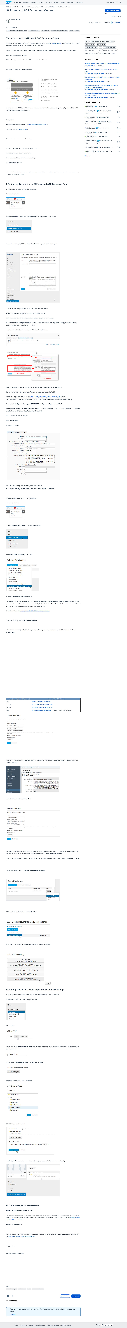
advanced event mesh (90, 47)
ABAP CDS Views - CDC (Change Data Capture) (102, 41)
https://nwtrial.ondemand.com (41, 701)
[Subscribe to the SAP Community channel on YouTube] (108, 1325)
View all (87, 156)
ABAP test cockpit (89, 44)
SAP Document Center (34, 30)
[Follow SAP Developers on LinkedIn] (111, 1325)
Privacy (16, 1325)
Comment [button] (76, 1296)
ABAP (86, 41)
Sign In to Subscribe (113, 10)
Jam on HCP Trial (22, 129)
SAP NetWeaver (45, 30)
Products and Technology (30, 2)
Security (77, 30)
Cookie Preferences (66, 1325)
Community (17, 2)
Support (56, 1325)
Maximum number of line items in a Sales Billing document (102, 63)
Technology (32, 6)
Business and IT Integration (109, 50)
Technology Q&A (91, 65)
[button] (113, 22)
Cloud (29, 1289)
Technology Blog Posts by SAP (43, 6)
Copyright (31, 1325)
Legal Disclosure (40, 1325)
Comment (13, 1314)
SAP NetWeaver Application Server (59, 30)
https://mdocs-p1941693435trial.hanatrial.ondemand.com (35, 611)
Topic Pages (79, 2)
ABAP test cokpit (101, 44)
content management (38, 1289)
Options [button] (106, 13)
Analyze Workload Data (109, 47)
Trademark (49, 1325)
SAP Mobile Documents (55, 43)
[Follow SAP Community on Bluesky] (105, 1325)
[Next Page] (104, 55)
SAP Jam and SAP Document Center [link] (60, 6)
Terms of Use (23, 1325)
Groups (41, 2)
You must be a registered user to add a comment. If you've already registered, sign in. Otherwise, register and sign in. (42, 1310)
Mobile (71, 30)
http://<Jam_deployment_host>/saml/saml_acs (45, 396)
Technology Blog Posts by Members (97, 89)
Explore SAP (110, 2)
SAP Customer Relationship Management (17, 30)
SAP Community (10, 6)
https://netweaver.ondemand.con (42, 704)
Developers (49, 2)
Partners (56, 2)
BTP (99, 50)
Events (63, 2)
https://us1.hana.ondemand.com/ (42, 710)
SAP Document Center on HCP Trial (38, 124)
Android (9, 1289)
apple (14, 1289)
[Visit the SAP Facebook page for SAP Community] (102, 1325)
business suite (21, 1289)
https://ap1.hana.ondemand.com (42, 707)
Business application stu (91, 53)
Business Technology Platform (107, 53)
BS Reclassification (90, 50)
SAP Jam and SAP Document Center (29, 10)
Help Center (70, 2)
